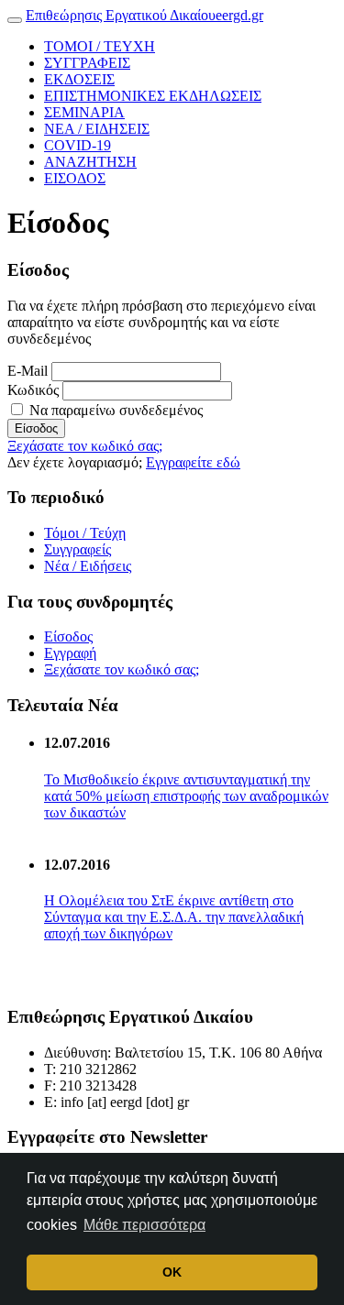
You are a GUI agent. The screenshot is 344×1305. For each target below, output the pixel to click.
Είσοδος (36, 428)
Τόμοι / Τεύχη (85, 533)
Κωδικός (33, 390)
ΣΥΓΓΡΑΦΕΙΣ (87, 63)
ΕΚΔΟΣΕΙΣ (79, 79)
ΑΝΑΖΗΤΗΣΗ (90, 162)
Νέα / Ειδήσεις (87, 566)
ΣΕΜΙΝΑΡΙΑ (84, 112)
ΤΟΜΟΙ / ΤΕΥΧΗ (99, 46)
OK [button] (172, 1272)
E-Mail (27, 370)
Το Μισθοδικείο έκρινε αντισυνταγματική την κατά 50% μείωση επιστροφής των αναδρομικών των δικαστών (186, 796)
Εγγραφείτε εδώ (193, 462)
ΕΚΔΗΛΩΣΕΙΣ (152, 96)
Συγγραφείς (77, 549)
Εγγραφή (70, 653)
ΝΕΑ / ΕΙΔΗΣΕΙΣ (97, 129)
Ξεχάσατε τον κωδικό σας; (84, 446)
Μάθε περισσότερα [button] (144, 1225)
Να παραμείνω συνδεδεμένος (114, 410)
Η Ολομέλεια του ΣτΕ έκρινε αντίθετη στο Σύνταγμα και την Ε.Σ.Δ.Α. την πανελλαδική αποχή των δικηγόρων (174, 917)
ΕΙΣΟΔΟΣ (74, 178)
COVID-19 (77, 145)
